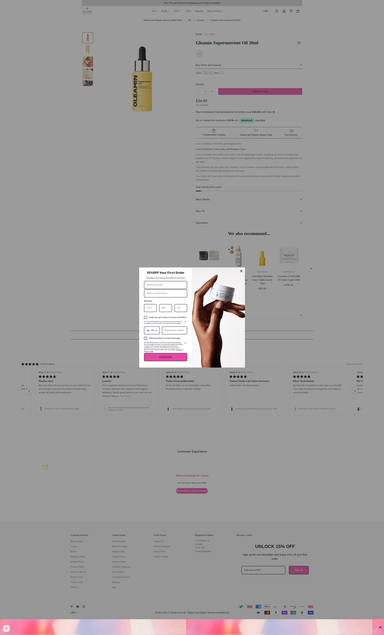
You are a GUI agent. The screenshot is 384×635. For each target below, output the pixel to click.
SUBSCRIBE (165, 357)
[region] (192, 627)
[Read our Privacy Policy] (185, 322)
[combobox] (152, 330)
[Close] (241, 271)
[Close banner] (380, 627)
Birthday (148, 301)
